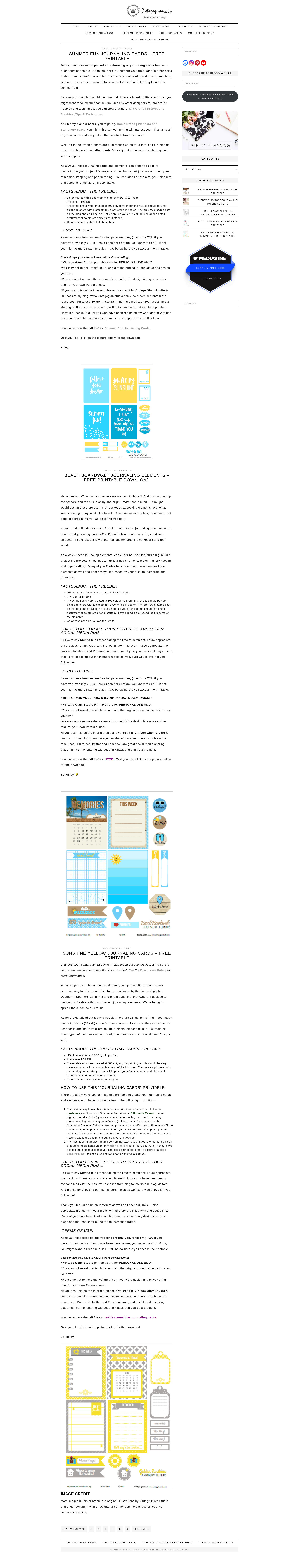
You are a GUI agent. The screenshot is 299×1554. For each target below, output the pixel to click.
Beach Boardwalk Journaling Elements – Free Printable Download (116, 477)
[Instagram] (191, 63)
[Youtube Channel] (203, 63)
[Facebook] (185, 63)
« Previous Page (74, 1529)
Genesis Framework (175, 1550)
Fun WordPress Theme (146, 1550)
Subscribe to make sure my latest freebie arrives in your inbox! (210, 96)
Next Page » (141, 1529)
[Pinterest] (197, 63)
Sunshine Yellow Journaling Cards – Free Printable (117, 955)
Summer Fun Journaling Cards (127, 328)
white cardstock (117, 1145)
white (158, 1109)
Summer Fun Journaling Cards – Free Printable (116, 56)
